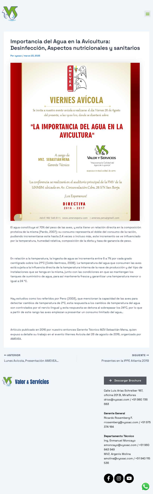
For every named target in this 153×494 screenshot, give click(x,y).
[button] (147, 14)
